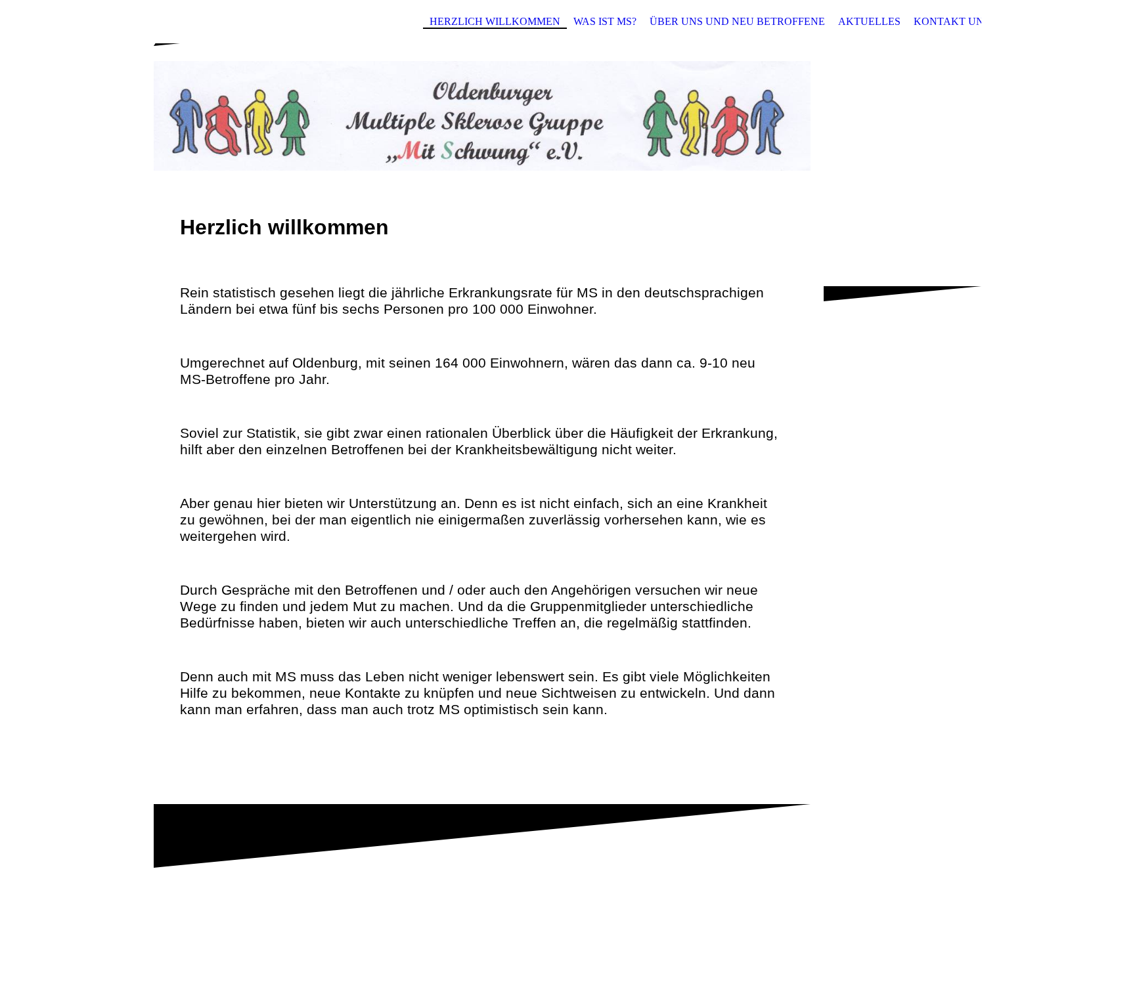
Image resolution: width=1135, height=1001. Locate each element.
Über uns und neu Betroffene (737, 21)
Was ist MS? (604, 21)
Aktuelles (869, 21)
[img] (567, 107)
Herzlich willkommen (495, 21)
